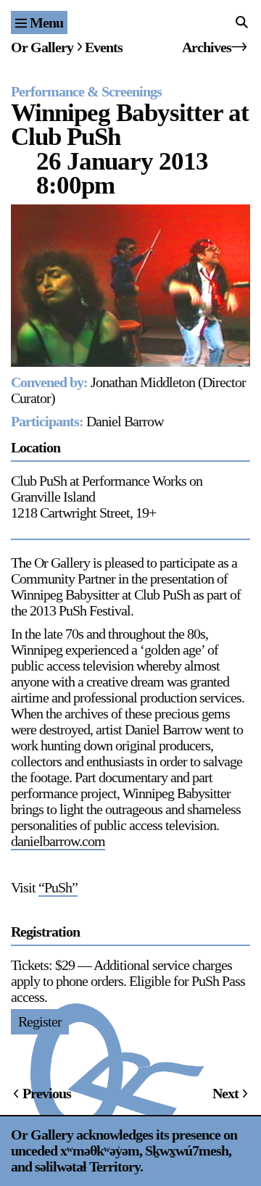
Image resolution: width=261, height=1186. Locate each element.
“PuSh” (58, 887)
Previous (46, 1093)
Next (225, 1093)
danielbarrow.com (58, 841)
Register (40, 1021)
